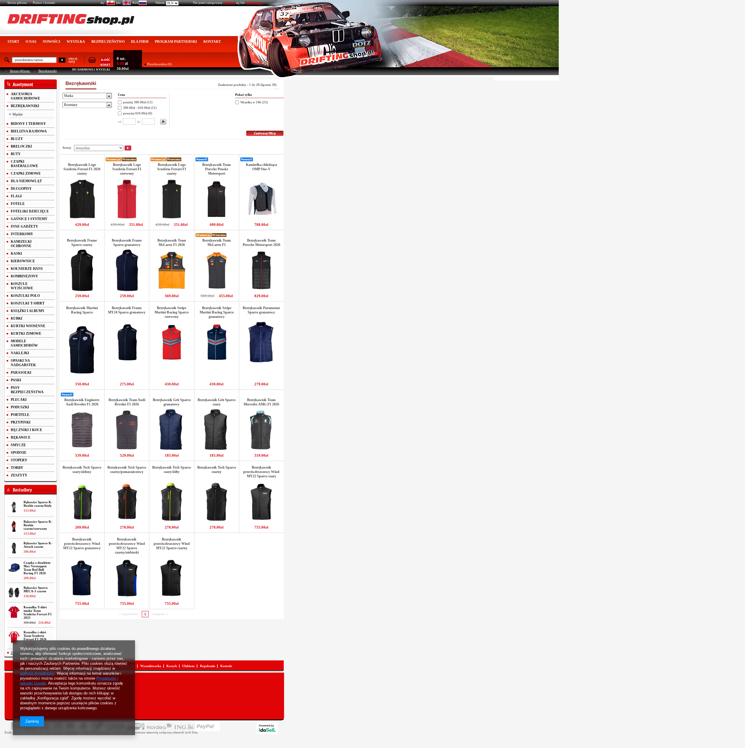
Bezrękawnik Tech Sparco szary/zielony (82, 469)
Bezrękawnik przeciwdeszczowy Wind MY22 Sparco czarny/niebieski (127, 545)
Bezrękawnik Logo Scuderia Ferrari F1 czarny (171, 169)
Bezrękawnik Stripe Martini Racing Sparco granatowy (217, 312)
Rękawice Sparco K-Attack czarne (38, 544)
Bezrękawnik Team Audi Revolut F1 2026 (127, 402)
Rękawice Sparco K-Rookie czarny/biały (38, 503)
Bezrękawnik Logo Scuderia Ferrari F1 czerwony (126, 169)
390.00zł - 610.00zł (136, 107)
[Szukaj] (62, 60)
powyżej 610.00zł (135, 113)
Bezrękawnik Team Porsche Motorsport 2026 (261, 242)
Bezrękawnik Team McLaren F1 (216, 242)
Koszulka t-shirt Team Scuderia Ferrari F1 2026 (35, 635)
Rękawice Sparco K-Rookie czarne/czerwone (38, 525)
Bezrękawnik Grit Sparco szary (216, 402)
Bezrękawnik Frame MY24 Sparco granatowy (127, 310)
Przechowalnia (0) (159, 64)
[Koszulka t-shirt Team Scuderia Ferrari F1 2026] (14, 637)
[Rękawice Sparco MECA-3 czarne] (14, 592)
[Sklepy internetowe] (267, 728)
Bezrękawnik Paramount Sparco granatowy (261, 310)
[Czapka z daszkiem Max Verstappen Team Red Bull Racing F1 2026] (14, 567)
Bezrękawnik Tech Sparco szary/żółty (171, 469)
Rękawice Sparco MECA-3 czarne (36, 589)
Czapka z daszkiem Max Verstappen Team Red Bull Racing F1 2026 (37, 568)
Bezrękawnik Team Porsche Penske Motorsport (216, 169)
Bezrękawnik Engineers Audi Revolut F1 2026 (82, 402)
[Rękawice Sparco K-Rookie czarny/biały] (14, 507)
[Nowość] (202, 160)
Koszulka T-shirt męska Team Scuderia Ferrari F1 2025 (38, 612)
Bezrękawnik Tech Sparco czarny (216, 469)
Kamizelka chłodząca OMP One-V (261, 167)
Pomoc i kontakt (44, 2)
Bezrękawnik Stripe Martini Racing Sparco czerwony (172, 312)
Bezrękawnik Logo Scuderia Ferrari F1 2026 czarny (81, 169)
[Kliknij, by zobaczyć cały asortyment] (30, 84)
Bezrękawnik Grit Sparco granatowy (172, 402)
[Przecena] (129, 160)
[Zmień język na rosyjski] (139, 4)
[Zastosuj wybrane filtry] (163, 122)
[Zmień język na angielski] (123, 4)
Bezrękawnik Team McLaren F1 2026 (171, 242)
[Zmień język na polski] (107, 4)
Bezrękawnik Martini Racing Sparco (82, 310)
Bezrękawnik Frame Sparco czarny (82, 242)
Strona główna (17, 2)
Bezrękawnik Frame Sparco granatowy (127, 242)
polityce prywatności (37, 673)
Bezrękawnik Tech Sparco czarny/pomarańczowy (126, 469)
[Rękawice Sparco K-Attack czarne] (14, 548)
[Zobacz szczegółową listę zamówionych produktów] (99, 64)
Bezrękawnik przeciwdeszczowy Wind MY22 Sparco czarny (172, 543)
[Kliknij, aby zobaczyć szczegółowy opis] (82, 219)
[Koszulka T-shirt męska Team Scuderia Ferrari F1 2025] (14, 612)
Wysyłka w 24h (250, 102)
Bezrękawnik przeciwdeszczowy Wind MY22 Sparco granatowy (82, 543)
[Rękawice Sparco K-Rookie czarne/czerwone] (14, 526)
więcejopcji (72, 60)
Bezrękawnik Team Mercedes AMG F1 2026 (261, 402)
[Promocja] (114, 160)
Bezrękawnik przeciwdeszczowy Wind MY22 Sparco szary (261, 471)
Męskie (18, 114)
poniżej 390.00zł (134, 102)
